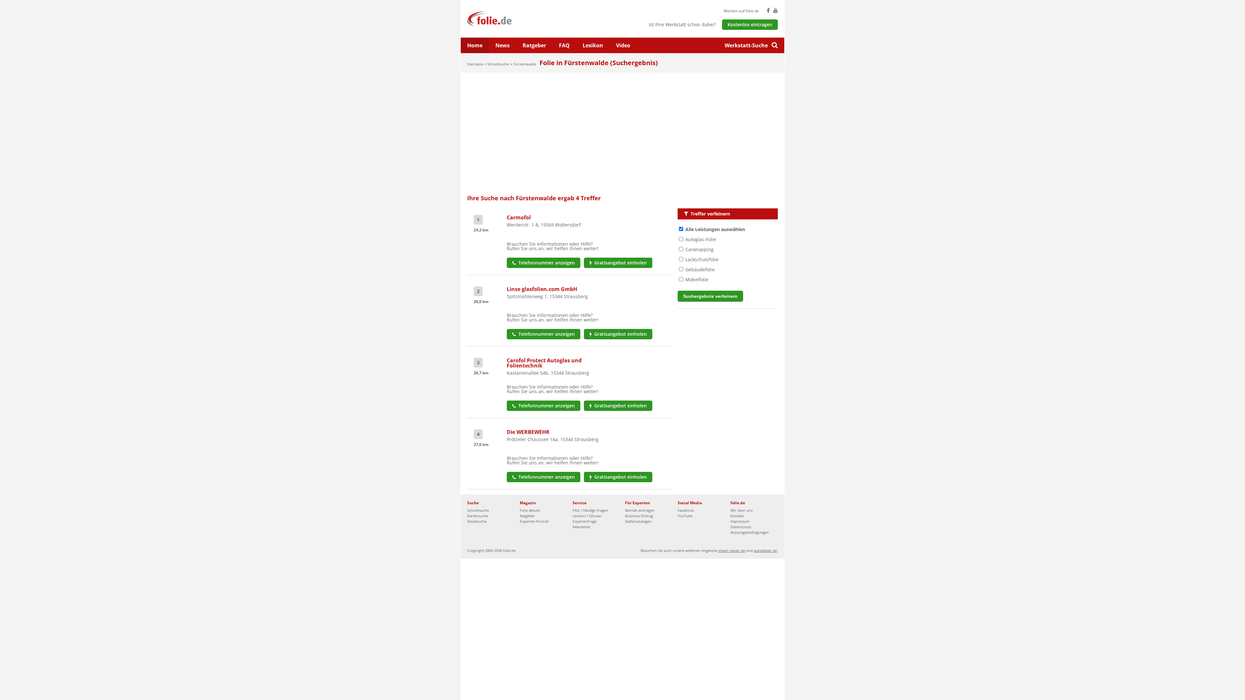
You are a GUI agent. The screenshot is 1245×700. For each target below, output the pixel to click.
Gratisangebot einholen (620, 263)
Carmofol (519, 217)
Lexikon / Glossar (587, 515)
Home (474, 45)
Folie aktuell (530, 510)
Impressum (739, 521)
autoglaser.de (765, 550)
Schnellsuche (498, 64)
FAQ (564, 45)
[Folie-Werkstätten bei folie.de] (507, 18)
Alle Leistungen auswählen (715, 229)
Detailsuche (477, 521)
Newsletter (582, 526)
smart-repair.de (731, 550)
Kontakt (737, 515)
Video (623, 45)
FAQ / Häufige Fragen (590, 510)
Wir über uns (741, 510)
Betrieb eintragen (640, 510)
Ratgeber (534, 45)
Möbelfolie (696, 279)
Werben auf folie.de (741, 11)
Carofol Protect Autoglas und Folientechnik (544, 363)
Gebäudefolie (700, 269)
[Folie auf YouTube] (775, 10)
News (502, 45)
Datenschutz (740, 526)
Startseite (475, 64)
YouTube (685, 515)
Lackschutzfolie (701, 259)
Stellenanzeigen (638, 521)
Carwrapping (699, 249)
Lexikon (593, 45)
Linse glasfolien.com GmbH (542, 289)
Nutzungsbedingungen (749, 532)
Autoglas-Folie (700, 239)
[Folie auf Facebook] (768, 10)
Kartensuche (477, 515)
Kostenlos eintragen (750, 24)
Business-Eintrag (639, 515)
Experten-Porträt (534, 521)
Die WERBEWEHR (528, 432)
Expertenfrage (585, 521)
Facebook (686, 510)
